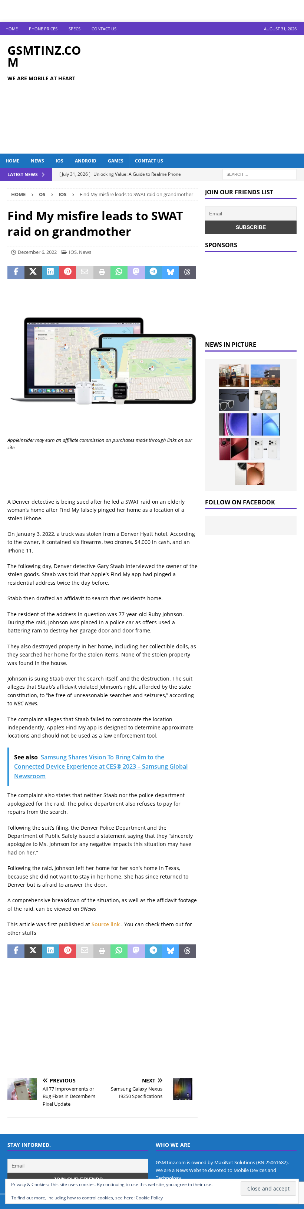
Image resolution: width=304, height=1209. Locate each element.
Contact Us (104, 28)
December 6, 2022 (37, 252)
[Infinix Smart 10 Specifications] (265, 424)
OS (42, 194)
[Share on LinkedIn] (50, 272)
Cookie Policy (149, 1198)
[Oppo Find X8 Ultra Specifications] (250, 474)
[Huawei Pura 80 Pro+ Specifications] (234, 449)
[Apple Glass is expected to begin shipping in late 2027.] (234, 400)
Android (85, 161)
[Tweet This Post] (33, 272)
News (37, 161)
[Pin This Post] (67, 272)
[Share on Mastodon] (136, 272)
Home (12, 28)
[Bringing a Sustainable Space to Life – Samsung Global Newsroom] (234, 376)
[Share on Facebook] (15, 272)
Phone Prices (43, 28)
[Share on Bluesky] (170, 272)
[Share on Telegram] (153, 272)
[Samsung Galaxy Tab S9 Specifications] (234, 424)
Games (115, 161)
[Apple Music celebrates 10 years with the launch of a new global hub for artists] (265, 376)
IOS (59, 161)
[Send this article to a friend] (84, 272)
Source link (106, 924)
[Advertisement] (204, 94)
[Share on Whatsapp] (119, 272)
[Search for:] (259, 173)
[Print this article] (101, 272)
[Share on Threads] (187, 272)
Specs (74, 28)
